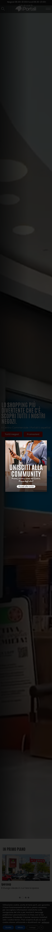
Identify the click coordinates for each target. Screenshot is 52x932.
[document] (26, 466)
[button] (43, 443)
